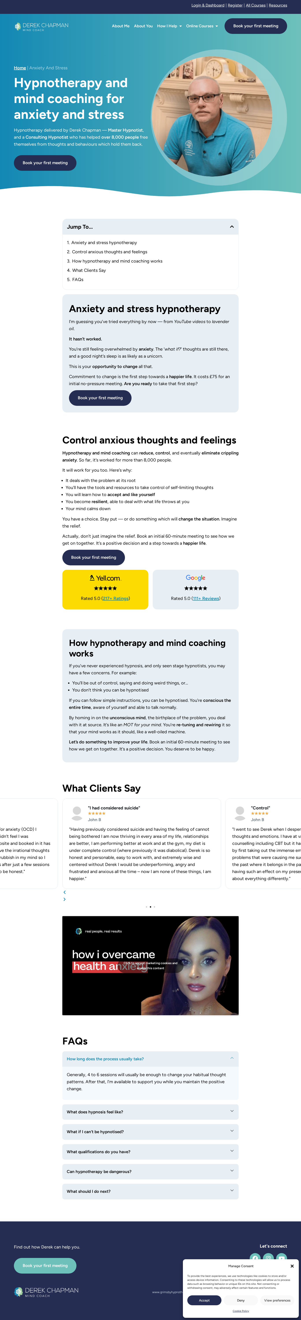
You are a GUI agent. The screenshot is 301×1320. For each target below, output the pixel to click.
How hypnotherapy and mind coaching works (117, 261)
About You (143, 26)
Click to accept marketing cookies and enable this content (150, 965)
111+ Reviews (206, 598)
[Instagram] (268, 1258)
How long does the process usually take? (105, 1058)
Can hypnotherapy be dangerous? (99, 1171)
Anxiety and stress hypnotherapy (104, 242)
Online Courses (199, 26)
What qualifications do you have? (98, 1151)
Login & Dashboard (208, 5)
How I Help (167, 26)
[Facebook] (255, 1258)
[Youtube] (281, 1258)
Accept (204, 1300)
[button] (292, 1266)
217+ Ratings (115, 598)
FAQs (77, 279)
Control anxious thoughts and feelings (109, 251)
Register (235, 5)
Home (20, 67)
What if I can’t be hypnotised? (95, 1131)
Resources (278, 5)
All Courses (256, 5)
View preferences (277, 1300)
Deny (241, 1300)
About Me (121, 26)
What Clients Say (89, 270)
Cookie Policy (241, 1311)
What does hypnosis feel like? (95, 1111)
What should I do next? (89, 1191)
